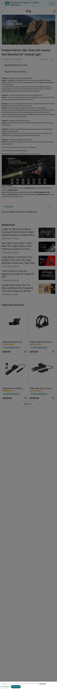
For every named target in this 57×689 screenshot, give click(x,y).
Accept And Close (16, 686)
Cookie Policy (42, 683)
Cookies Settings (5, 686)
